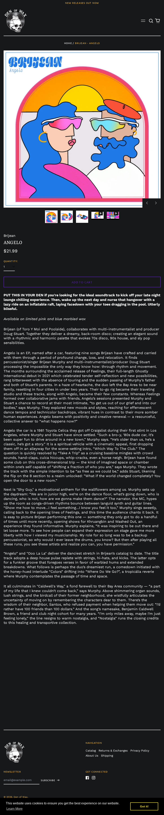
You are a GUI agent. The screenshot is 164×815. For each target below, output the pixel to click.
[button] (151, 21)
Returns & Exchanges (113, 750)
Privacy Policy (139, 750)
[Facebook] (87, 778)
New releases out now (82, 2)
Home (68, 43)
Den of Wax (21, 797)
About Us (92, 755)
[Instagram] (93, 778)
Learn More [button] (14, 808)
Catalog (91, 750)
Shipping (107, 755)
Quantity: (11, 261)
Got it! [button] (144, 806)
